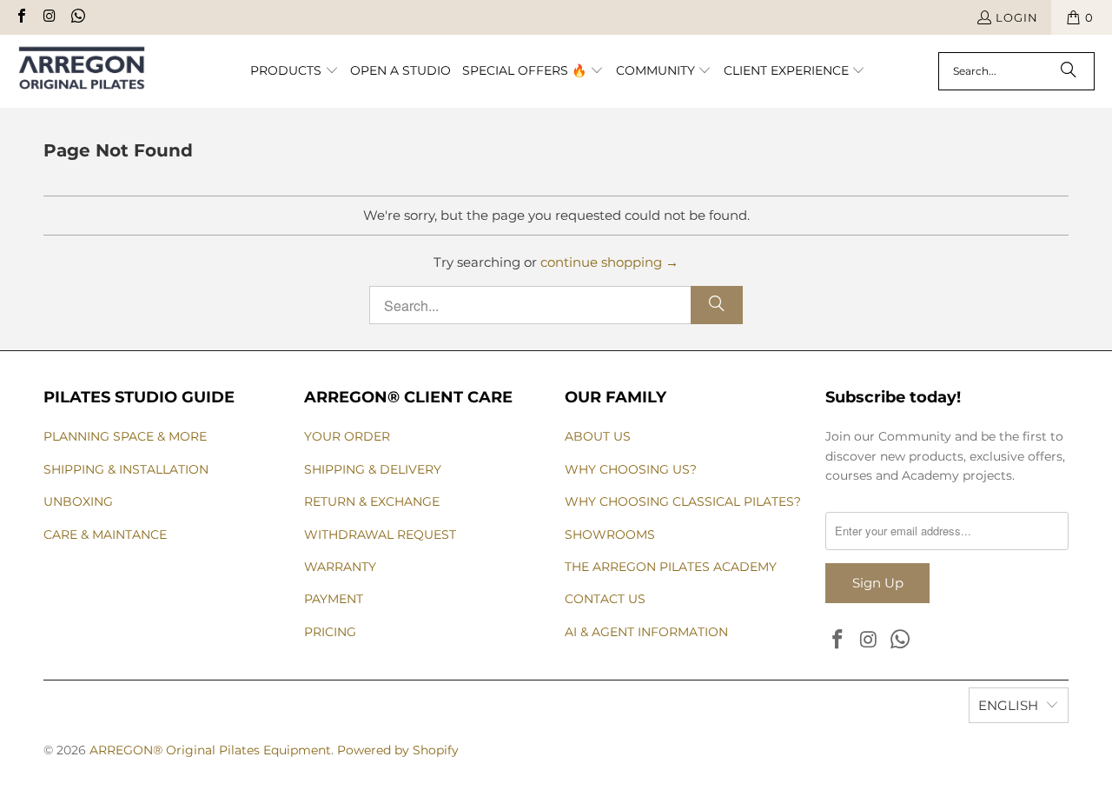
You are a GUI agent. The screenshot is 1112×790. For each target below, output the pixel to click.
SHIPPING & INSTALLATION (125, 469)
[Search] (1068, 71)
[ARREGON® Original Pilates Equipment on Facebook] (21, 17)
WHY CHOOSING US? (631, 469)
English (1008, 705)
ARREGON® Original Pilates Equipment (210, 750)
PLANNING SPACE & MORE (125, 436)
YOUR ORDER (347, 436)
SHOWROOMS (610, 534)
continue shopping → (609, 262)
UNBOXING (78, 501)
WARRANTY (340, 566)
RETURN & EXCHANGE (372, 501)
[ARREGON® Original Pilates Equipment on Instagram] (48, 17)
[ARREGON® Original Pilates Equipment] (97, 71)
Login (1017, 17)
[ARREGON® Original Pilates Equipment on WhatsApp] (77, 17)
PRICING (330, 632)
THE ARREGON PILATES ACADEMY (671, 566)
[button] (294, 71)
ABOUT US (598, 436)
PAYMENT (333, 599)
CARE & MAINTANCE (105, 534)
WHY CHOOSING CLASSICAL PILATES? (683, 501)
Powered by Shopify (398, 750)
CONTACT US (605, 599)
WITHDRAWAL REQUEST (380, 534)
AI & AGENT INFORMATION (646, 632)
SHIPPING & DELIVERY (372, 469)
